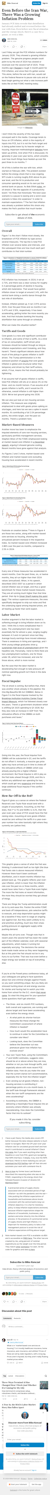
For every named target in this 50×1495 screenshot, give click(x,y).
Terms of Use (36, 1459)
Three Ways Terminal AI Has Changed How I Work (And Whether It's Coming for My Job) (19, 1385)
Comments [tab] (7, 1318)
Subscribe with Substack (26, 1454)
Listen (45, 40)
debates (39, 149)
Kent (9, 1340)
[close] (43, 1412)
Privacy (23, 1478)
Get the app (36, 1484)
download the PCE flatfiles (16, 1163)
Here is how (10, 1171)
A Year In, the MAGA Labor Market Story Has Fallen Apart (19, 1406)
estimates (25, 1247)
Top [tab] (4, 1376)
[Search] (45, 1376)
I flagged (17, 68)
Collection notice (40, 1478)
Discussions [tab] (19, 1376)
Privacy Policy (25, 1464)
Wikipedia (29, 128)
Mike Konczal (12, 39)
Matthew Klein (11, 1183)
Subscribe (36, 3)
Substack (13, 1490)
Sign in (45, 3)
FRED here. (27, 1238)
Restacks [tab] (17, 1318)
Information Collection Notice (29, 1461)
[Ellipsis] (47, 1339)
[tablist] (12, 1318)
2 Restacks (29, 1294)
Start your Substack (19, 1484)
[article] (25, 1390)
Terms (30, 1478)
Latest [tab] (10, 1376)
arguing (24, 361)
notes (39, 186)
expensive (26, 783)
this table (9, 1152)
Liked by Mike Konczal (16, 1342)
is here (32, 1249)
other (18, 1247)
